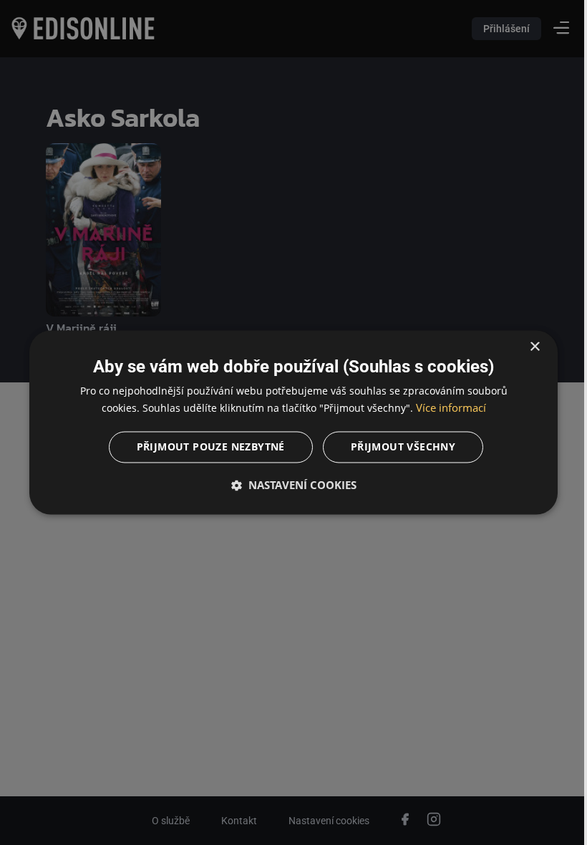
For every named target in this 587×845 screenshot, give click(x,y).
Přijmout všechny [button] (397, 447)
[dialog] (288, 422)
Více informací (445, 408)
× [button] (524, 347)
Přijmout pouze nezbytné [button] (205, 447)
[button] (288, 485)
